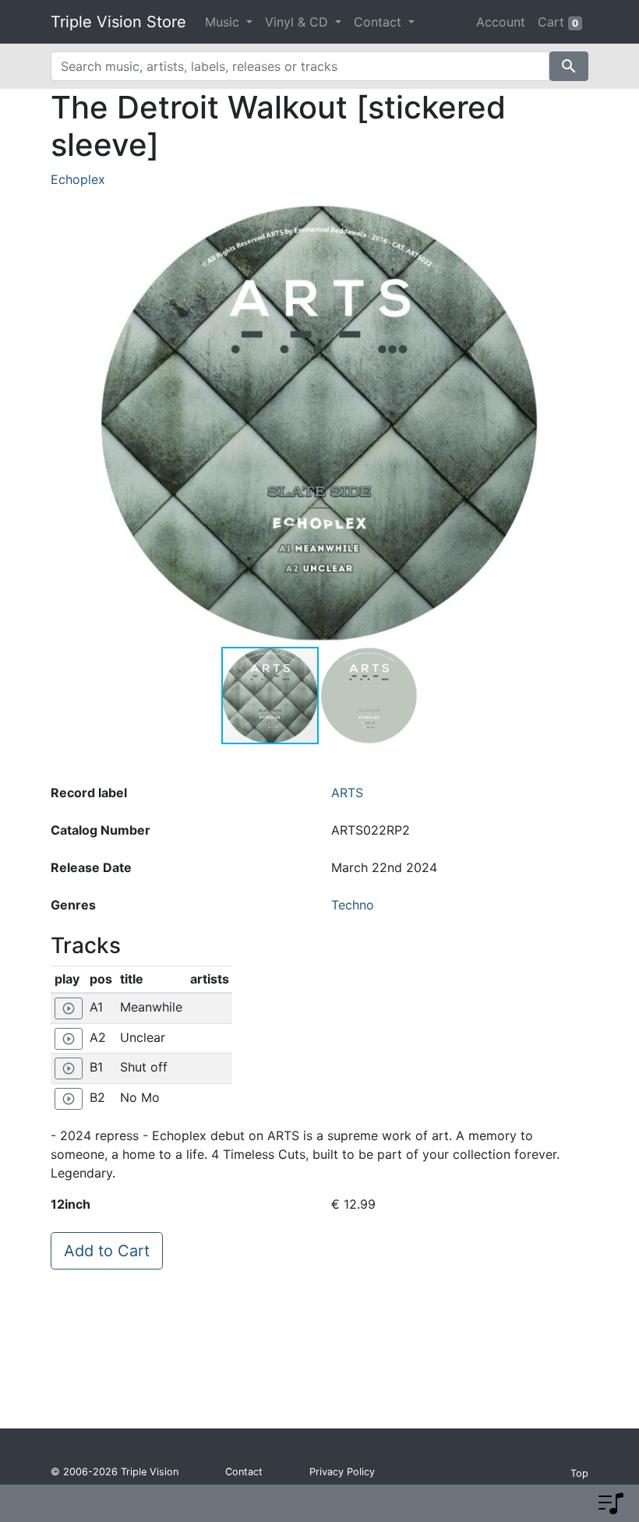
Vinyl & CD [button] (298, 22)
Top (579, 1473)
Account (500, 22)
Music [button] (224, 22)
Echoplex (78, 179)
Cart (558, 22)
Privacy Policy (342, 1472)
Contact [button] (379, 22)
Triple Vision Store (118, 21)
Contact (244, 1472)
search (569, 66)
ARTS (347, 792)
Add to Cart (107, 1250)
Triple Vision (149, 1472)
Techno (352, 905)
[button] (527, 423)
